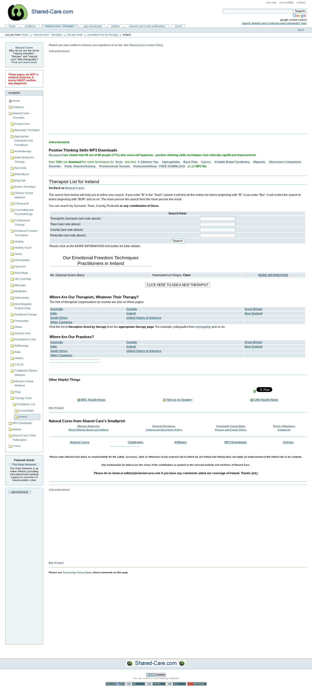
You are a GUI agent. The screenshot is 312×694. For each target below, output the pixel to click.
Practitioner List (26, 404)
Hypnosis (20, 266)
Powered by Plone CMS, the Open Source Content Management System (156, 675)
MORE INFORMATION (273, 275)
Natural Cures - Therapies (59, 26)
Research (55, 155)
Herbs (18, 253)
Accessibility (286, 2)
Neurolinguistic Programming (23, 306)
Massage (20, 285)
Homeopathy (22, 260)
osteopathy (203, 327)
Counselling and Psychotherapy (24, 212)
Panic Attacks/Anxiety (80, 166)
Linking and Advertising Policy (164, 429)
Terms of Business (284, 426)
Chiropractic (22, 203)
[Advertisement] (24, 567)
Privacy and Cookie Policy (231, 429)
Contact (301, 2)
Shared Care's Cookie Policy (146, 45)
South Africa (59, 318)
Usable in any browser (197, 684)
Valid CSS (176, 684)
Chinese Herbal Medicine (24, 195)
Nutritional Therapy (26, 314)
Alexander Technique (27, 130)
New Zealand (253, 313)
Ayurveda (20, 167)
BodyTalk (20, 180)
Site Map (271, 2)
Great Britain (26, 410)
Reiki (17, 352)
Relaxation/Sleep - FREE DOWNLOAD (159, 166)
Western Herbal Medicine (24, 383)
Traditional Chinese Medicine (26, 372)
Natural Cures (24, 47)
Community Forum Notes (230, 426)
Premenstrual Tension (114, 166)
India (53, 313)
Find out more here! (24, 62)
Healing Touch (23, 247)
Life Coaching (23, 278)
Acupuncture (22, 123)
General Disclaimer (164, 426)
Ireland (23, 416)
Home (12, 26)
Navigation (14, 92)
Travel (178, 26)
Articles (115, 26)
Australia (56, 309)
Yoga (17, 391)
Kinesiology (21, 272)
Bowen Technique (25, 186)
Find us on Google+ (179, 400)
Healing (19, 241)
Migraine (259, 162)
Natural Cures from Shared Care (44, 12)
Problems (30, 26)
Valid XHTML (156, 684)
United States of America (143, 318)
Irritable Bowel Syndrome (232, 162)
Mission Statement (88, 426)
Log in (301, 29)
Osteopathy (22, 320)
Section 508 (115, 684)
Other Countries (61, 322)
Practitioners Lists (25, 339)
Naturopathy (22, 297)
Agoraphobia (171, 162)
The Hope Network (24, 464)
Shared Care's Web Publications (147, 26)
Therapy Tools (75, 34)
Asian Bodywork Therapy (24, 159)
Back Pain (190, 162)
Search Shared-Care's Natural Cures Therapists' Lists (274, 23)
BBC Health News (93, 400)
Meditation (21, 291)
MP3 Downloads (92, 26)
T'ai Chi (19, 364)
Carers (206, 162)
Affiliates (180, 442)
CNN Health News (266, 400)
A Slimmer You (148, 162)
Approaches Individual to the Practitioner (24, 140)
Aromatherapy (23, 151)
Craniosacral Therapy (22, 222)
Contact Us (284, 429)
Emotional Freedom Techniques (26, 233)
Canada (131, 309)
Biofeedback (22, 174)
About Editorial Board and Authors (88, 429)
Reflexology (22, 345)
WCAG (135, 684)
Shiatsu (19, 358)
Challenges (135, 442)
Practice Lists (23, 333)
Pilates (18, 326)
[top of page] (56, 407)
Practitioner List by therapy (103, 34)
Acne (119, 162)
